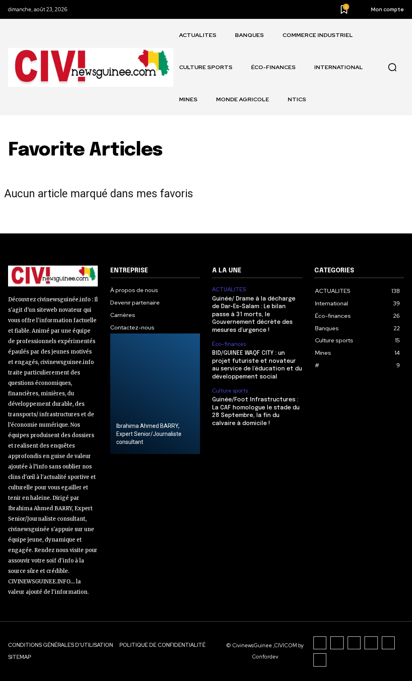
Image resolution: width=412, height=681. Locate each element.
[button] (392, 67)
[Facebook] (320, 643)
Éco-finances (229, 344)
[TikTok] (354, 643)
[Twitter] (388, 643)
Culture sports (230, 391)
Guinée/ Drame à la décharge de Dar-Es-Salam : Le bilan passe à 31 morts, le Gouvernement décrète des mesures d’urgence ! (253, 314)
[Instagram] (337, 643)
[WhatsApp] (320, 660)
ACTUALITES (229, 289)
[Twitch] (371, 643)
